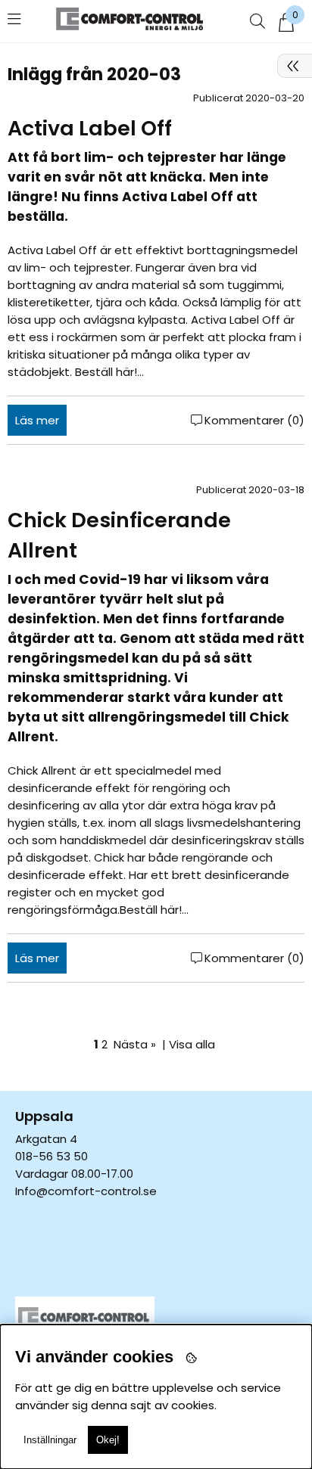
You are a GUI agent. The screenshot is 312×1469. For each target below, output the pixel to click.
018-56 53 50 (51, 1156)
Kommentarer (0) (254, 420)
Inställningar (49, 1440)
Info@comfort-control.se (86, 1191)
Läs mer (37, 420)
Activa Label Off (90, 128)
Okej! (108, 1440)
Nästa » (135, 1044)
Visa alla (192, 1044)
